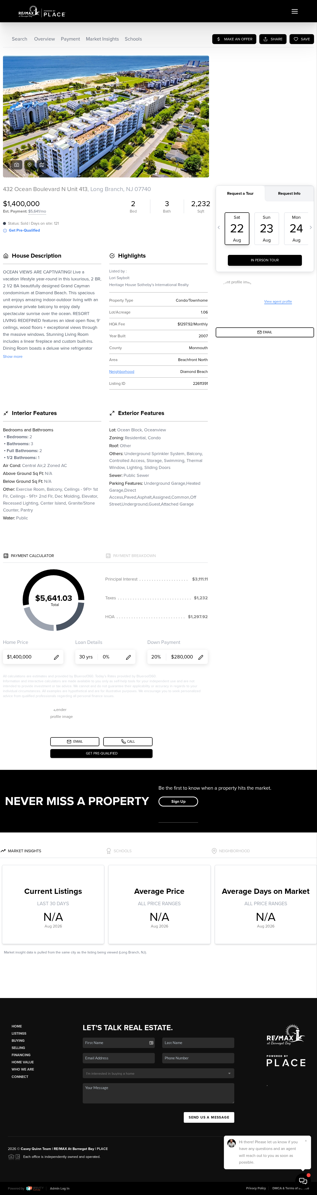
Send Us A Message (209, 1117)
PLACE (102, 1149)
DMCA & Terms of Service (290, 1188)
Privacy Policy (256, 1188)
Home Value (23, 1062)
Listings (19, 1033)
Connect (20, 1077)
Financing (21, 1055)
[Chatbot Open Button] (303, 1181)
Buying (18, 1041)
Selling (18, 1048)
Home (17, 1026)
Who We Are (23, 1069)
